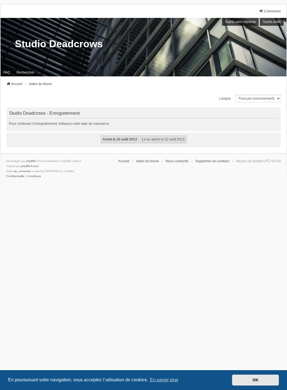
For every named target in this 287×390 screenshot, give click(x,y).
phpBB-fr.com (29, 166)
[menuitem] (15, 176)
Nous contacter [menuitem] (177, 161)
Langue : (226, 98)
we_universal (21, 171)
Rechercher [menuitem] (25, 72)
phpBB (30, 161)
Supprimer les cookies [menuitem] (212, 161)
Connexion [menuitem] (272, 11)
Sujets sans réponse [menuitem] (240, 22)
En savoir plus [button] (164, 379)
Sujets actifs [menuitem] (272, 22)
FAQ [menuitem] (6, 72)
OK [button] (255, 380)
